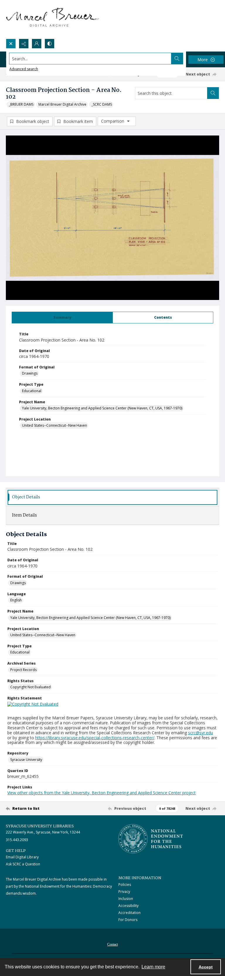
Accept (206, 967)
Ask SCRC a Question (23, 864)
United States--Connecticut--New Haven (54, 425)
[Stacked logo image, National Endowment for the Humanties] (150, 838)
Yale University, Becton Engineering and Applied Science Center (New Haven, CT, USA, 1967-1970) (102, 408)
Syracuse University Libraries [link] (40, 826)
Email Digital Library (22, 857)
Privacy (124, 891)
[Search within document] (213, 93)
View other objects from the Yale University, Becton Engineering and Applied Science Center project (101, 792)
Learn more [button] (153, 966)
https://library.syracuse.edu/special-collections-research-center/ (94, 737)
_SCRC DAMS (101, 104)
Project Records (23, 669)
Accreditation (129, 912)
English (16, 600)
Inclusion (125, 898)
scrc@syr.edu (200, 732)
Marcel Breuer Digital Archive (62, 104)
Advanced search (23, 68)
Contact (112, 944)
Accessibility (128, 905)
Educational (31, 390)
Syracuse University (26, 759)
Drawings (30, 373)
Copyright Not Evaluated (30, 687)
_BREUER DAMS (21, 104)
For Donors (127, 919)
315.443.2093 (17, 839)
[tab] (62, 317)
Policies (124, 884)
